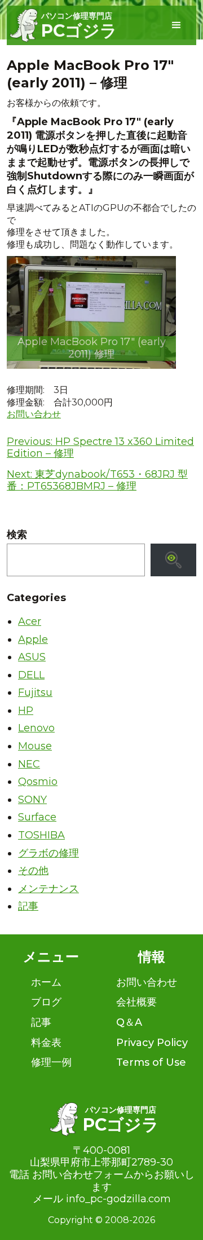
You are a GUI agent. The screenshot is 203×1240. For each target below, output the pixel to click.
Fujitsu (35, 692)
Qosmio (38, 781)
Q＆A (129, 1022)
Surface (37, 817)
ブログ (46, 1002)
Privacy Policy (152, 1042)
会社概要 (136, 1002)
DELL (31, 675)
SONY (32, 799)
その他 (33, 870)
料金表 (46, 1042)
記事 (28, 906)
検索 (17, 535)
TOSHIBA (41, 835)
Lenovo (36, 728)
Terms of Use (151, 1062)
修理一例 (51, 1062)
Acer (29, 621)
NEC (29, 764)
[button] (176, 25)
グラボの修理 (48, 853)
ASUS (32, 657)
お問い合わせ (34, 414)
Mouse (35, 746)
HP (25, 710)
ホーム (46, 982)
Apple (33, 639)
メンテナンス (48, 888)
